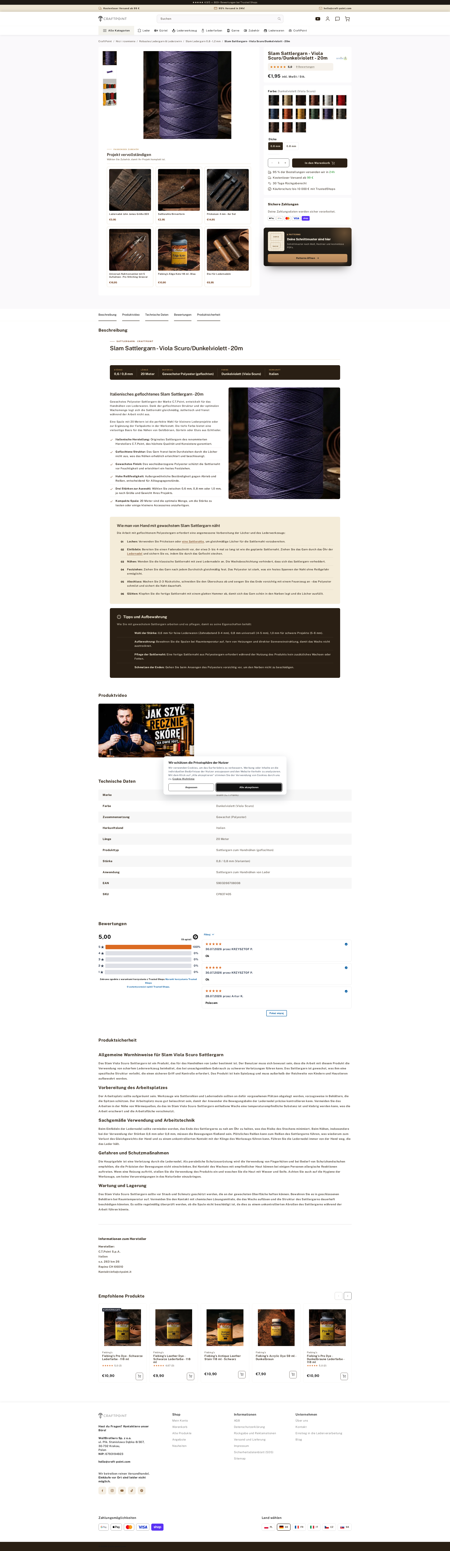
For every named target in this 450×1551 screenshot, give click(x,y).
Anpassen (191, 787)
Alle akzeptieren (249, 787)
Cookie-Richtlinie (183, 778)
